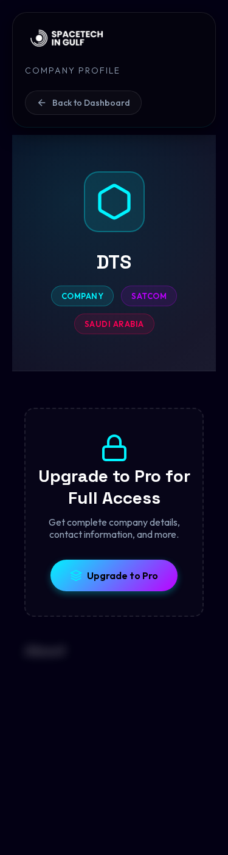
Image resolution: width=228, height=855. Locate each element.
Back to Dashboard (91, 102)
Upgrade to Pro (122, 575)
